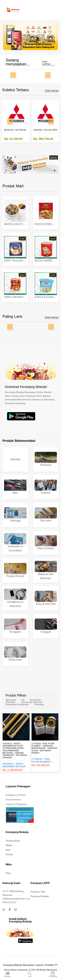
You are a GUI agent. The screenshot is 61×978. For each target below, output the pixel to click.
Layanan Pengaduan (16, 804)
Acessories (35, 699)
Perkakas (39, 704)
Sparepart (11, 699)
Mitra (8, 873)
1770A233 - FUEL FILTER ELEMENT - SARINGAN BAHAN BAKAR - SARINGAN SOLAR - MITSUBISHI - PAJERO (15, 748)
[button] (27, 45)
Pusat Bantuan (13, 799)
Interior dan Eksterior (31, 702)
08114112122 (9, 902)
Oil (22, 699)
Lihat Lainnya (46, 62)
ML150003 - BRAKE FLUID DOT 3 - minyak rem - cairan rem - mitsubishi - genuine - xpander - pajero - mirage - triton (45, 748)
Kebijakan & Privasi (15, 795)
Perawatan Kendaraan (17, 704)
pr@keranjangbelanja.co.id (16, 898)
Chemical (10, 702)
